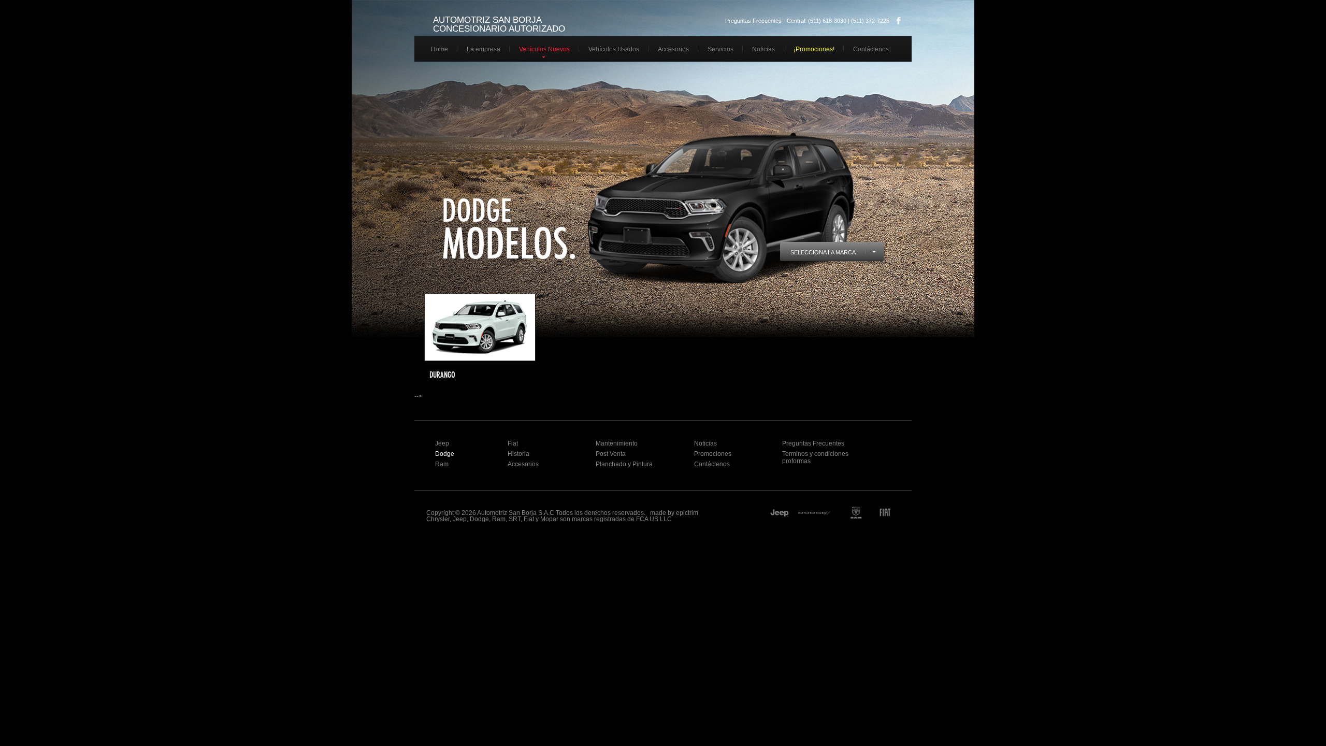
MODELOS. (509, 243)
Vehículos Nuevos (544, 49)
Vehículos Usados (613, 49)
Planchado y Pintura (624, 464)
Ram (442, 464)
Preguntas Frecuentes (753, 21)
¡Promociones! (814, 49)
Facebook (899, 21)
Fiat (513, 443)
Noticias (763, 49)
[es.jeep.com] (779, 514)
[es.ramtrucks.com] (855, 514)
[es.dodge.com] (815, 514)
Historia (518, 453)
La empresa (483, 49)
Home (439, 49)
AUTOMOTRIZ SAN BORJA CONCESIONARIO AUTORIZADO (499, 24)
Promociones (712, 453)
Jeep (442, 443)
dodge (477, 210)
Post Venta (611, 453)
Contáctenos (871, 49)
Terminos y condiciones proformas (815, 457)
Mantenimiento (617, 443)
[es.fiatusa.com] (891, 514)
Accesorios (673, 49)
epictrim (687, 513)
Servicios (720, 49)
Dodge (444, 453)
